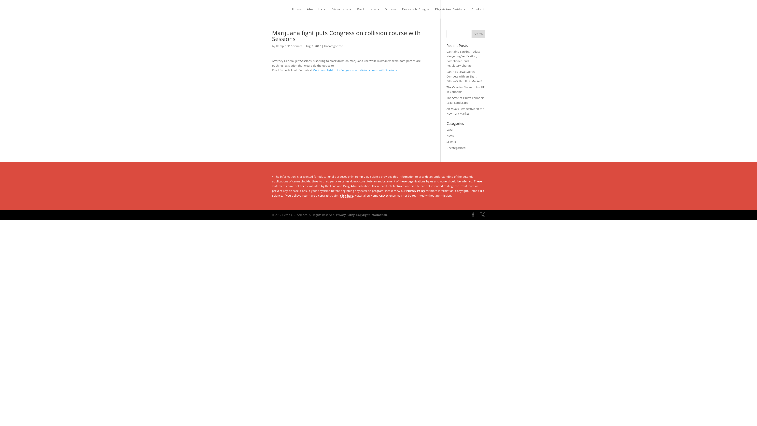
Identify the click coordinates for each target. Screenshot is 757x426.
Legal (450, 129)
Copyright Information (371, 215)
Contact (478, 9)
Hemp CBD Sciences (289, 46)
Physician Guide (448, 9)
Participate (366, 9)
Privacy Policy (415, 191)
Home (297, 9)
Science (452, 142)
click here (346, 195)
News (450, 135)
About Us (315, 9)
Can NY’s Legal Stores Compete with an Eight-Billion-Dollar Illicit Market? (464, 76)
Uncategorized (333, 46)
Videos (391, 9)
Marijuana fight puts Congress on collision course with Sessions (355, 70)
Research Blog (414, 9)
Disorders (340, 9)
